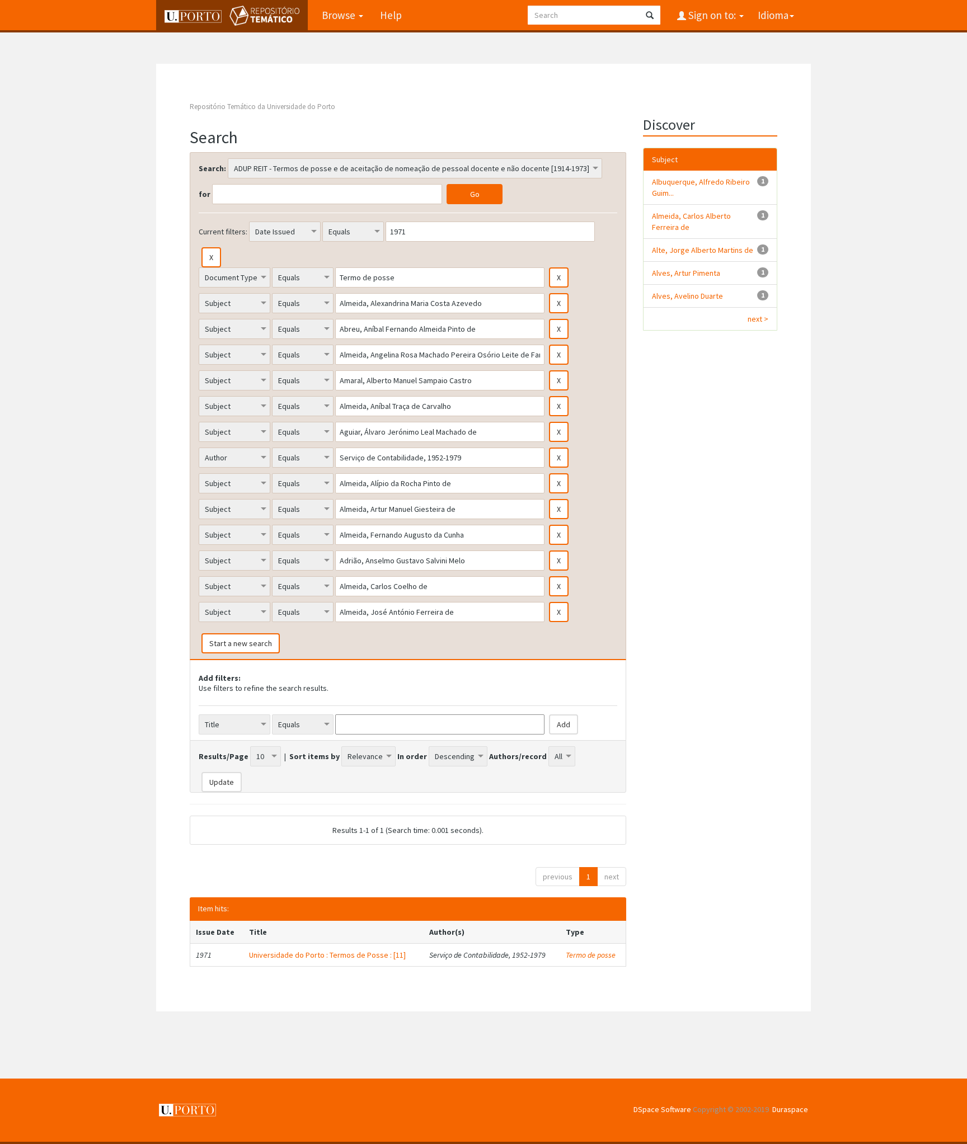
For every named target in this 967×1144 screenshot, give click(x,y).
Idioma (773, 15)
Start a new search (240, 643)
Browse (340, 15)
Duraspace (790, 1109)
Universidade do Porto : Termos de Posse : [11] (327, 955)
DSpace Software (662, 1109)
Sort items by (314, 756)
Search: (212, 168)
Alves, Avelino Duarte (687, 296)
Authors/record (518, 756)
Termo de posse (591, 955)
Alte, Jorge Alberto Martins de (702, 250)
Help (391, 15)
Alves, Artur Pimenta (686, 273)
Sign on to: (712, 15)
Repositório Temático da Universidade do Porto (262, 106)
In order (412, 756)
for (204, 194)
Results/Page (223, 756)
